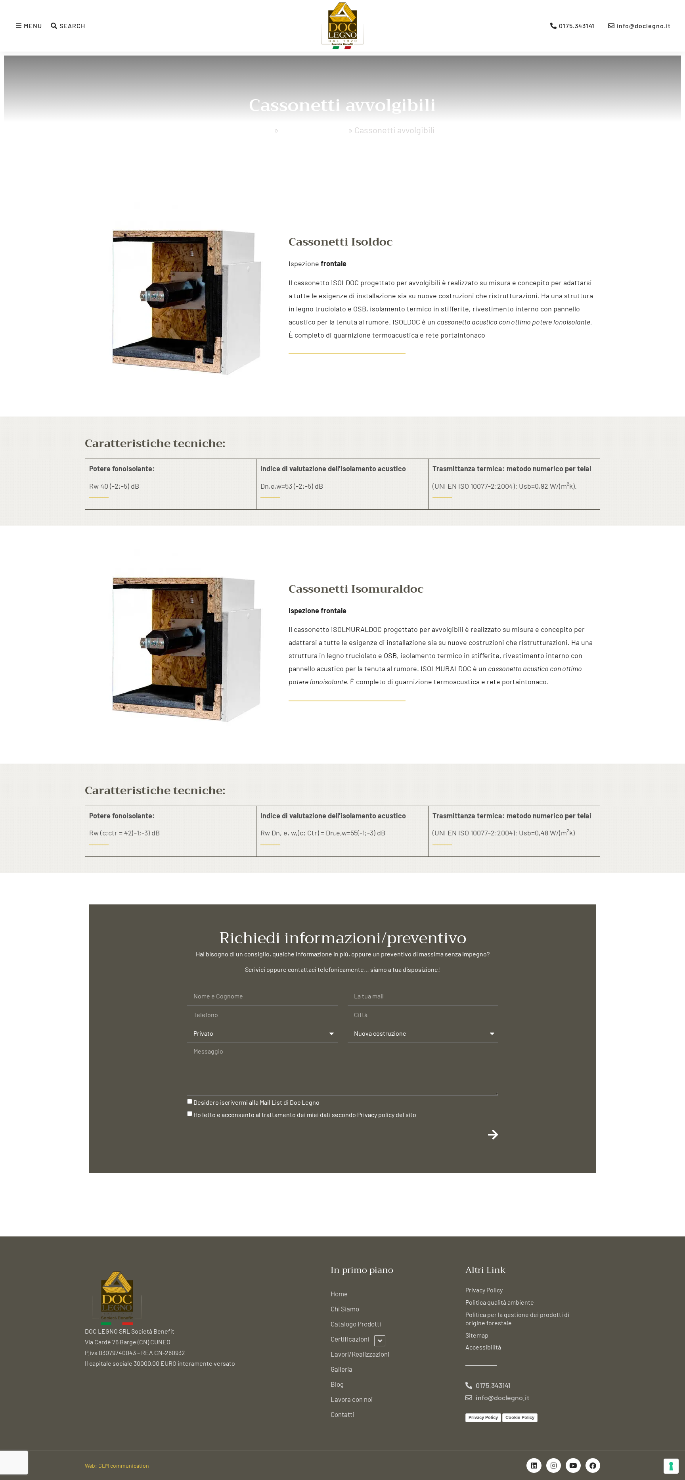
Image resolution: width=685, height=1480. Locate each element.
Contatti (342, 1414)
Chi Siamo (345, 1309)
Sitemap (476, 1335)
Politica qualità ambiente (499, 1302)
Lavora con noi (352, 1399)
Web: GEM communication (117, 1465)
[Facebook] (593, 1465)
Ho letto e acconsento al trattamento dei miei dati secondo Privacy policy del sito (304, 1114)
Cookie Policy (519, 1417)
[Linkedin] (533, 1465)
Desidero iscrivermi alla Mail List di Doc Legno (256, 1102)
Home (261, 130)
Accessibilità (483, 1347)
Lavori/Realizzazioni (360, 1354)
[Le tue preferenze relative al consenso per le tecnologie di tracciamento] (671, 1466)
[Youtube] (573, 1465)
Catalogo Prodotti (313, 130)
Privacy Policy (484, 1290)
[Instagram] (553, 1465)
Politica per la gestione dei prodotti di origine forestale (517, 1318)
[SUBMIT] (493, 1135)
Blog (337, 1384)
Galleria (341, 1369)
